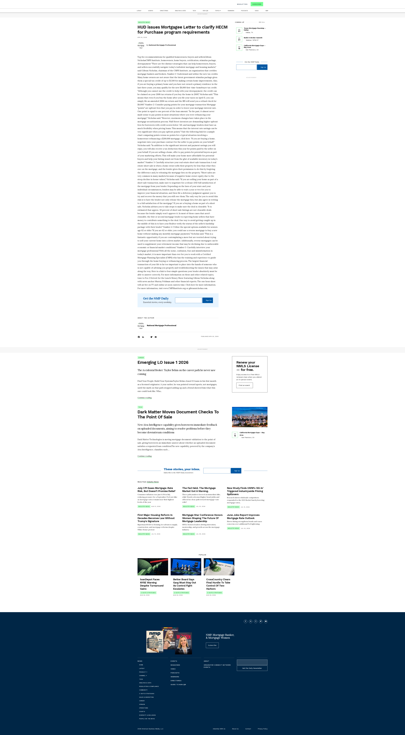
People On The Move (147, 718)
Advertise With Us (219, 729)
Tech (194, 10)
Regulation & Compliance (149, 686)
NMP (267, 10)
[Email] (155, 337)
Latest (139, 10)
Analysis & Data (180, 10)
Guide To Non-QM (178, 684)
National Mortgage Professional (162, 45)
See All (262, 22)
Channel (142, 675)
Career (141, 357)
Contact (248, 729)
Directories (164, 10)
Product (142, 672)
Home (141, 665)
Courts (142, 711)
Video (257, 10)
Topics (217, 10)
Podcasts (244, 10)
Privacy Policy (262, 729)
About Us (235, 729)
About (206, 661)
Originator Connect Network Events (217, 666)
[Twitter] (151, 337)
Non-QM (205, 10)
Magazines (175, 665)
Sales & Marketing (146, 697)
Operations (143, 708)
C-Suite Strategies (148, 592)
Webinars (231, 10)
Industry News (144, 22)
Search (265, 4)
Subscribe (256, 4)
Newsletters (242, 4)
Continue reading (145, 398)
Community (143, 690)
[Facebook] (139, 337)
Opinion (142, 704)
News (140, 661)
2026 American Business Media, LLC (150, 729)
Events (150, 10)
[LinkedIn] (143, 337)
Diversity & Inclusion (147, 715)
